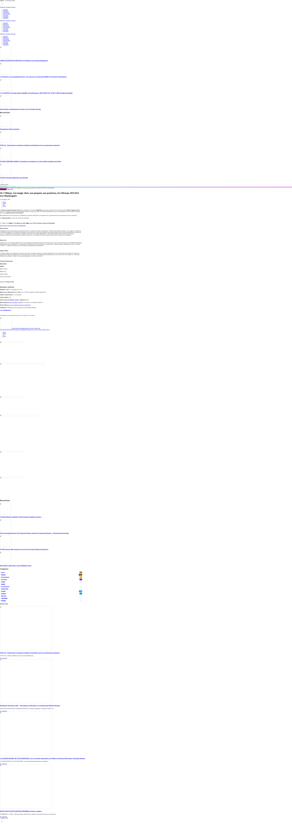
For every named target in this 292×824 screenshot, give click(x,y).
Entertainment (41, 577)
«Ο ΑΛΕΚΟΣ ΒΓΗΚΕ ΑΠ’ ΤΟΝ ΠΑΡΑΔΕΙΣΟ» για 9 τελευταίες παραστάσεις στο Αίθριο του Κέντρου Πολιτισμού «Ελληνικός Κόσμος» (42, 758)
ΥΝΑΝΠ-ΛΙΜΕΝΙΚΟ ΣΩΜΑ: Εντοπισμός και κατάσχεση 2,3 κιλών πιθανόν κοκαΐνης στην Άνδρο (30, 161)
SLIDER (41, 581)
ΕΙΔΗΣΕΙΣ (5, 44)
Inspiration (41, 579)
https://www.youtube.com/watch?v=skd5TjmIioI (18, 305)
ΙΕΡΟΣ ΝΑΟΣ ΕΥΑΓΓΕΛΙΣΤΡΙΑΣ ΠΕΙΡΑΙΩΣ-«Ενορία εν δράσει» (21, 811)
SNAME (41, 584)
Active (41, 572)
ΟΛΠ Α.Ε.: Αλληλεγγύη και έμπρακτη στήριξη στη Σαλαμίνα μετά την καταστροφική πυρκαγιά (30, 145)
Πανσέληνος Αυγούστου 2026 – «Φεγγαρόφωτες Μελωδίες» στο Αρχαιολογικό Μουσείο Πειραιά (30, 705)
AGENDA (5, 43)
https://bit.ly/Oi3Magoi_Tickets (14, 302)
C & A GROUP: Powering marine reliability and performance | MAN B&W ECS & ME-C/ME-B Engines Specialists (36, 93)
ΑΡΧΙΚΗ (5, 36)
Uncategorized (41, 586)
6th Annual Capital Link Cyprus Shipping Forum (15, 565)
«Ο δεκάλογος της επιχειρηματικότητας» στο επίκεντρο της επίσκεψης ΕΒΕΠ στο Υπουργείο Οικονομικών (33, 77)
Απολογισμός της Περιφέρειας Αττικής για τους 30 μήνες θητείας (20, 109)
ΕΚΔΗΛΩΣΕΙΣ (41, 589)
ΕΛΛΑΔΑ (5, 42)
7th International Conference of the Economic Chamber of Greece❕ (21, 517)
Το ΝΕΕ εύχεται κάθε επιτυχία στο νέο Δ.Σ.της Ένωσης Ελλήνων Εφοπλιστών (24, 549)
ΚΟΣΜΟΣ (41, 593)
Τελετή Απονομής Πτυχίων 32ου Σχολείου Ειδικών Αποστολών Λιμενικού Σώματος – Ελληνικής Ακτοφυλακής (34, 533)
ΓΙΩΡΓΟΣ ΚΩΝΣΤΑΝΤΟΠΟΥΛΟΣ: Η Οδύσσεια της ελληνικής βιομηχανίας (24, 60)
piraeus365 (4, 658)
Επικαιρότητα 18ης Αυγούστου (9, 129)
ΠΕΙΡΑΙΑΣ (6, 38)
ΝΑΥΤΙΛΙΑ (6, 39)
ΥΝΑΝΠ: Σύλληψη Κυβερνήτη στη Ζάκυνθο (14, 177)
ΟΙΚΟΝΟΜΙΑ (6, 40)
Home (1, 188)
